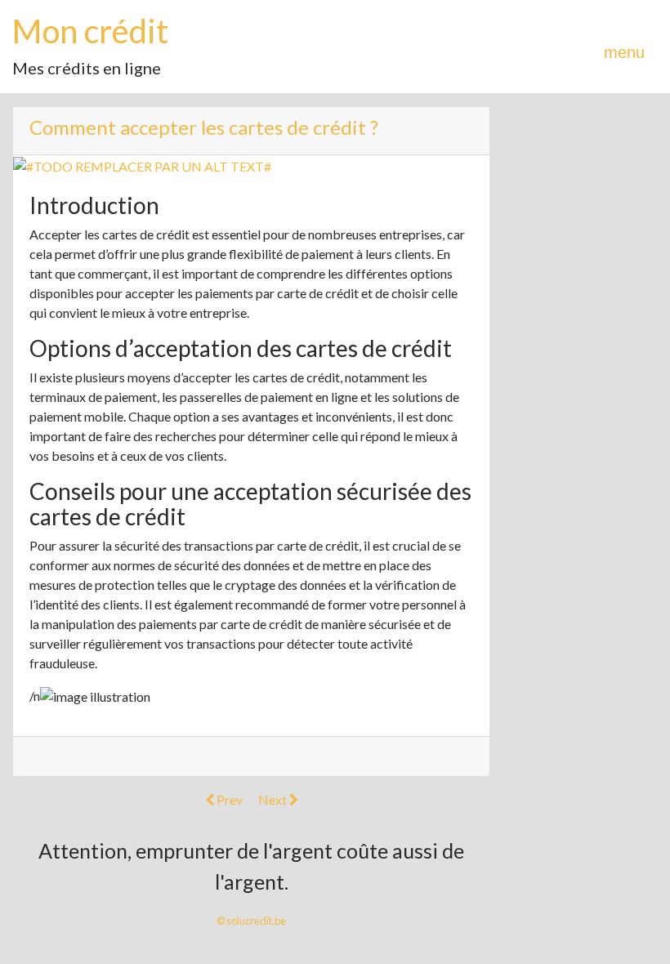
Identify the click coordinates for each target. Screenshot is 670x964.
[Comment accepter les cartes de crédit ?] (142, 164)
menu (624, 52)
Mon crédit (90, 31)
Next (273, 799)
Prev (228, 799)
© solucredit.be (251, 920)
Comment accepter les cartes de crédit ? (203, 127)
